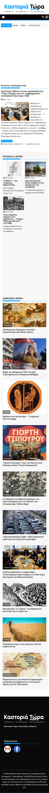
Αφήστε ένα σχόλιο (34, 144)
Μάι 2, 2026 (30, 178)
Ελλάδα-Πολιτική (7, 141)
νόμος (10, 144)
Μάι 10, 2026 (9, 178)
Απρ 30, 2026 (9, 212)
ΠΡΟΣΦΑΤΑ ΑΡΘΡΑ (13, 156)
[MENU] (46, 17)
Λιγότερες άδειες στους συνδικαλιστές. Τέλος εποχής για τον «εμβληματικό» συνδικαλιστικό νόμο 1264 (22, 93)
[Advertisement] (24, 53)
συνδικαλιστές (18, 144)
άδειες (5, 144)
